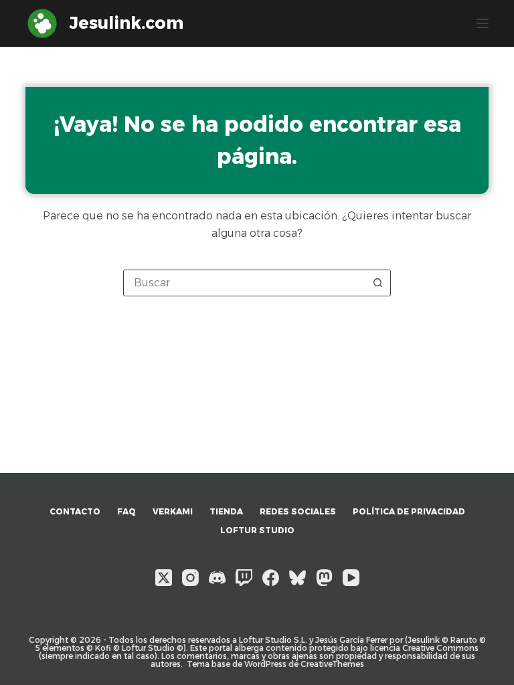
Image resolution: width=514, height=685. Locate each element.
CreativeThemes (332, 664)
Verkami (173, 511)
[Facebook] (270, 577)
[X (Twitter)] (163, 577)
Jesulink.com (126, 23)
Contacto (75, 511)
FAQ (126, 511)
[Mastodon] (324, 577)
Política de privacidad (409, 511)
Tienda (226, 511)
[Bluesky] (297, 577)
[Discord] (217, 577)
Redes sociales (298, 511)
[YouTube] (351, 577)
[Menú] (483, 23)
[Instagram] (190, 577)
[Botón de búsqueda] (377, 283)
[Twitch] (244, 577)
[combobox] (244, 283)
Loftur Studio (257, 530)
